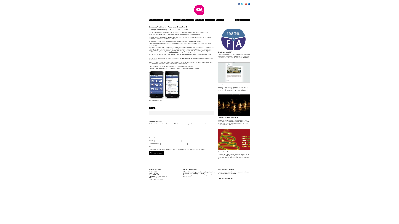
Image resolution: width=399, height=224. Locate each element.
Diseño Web (219, 20)
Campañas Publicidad (187, 20)
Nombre (151, 140)
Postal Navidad (223, 152)
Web (150, 146)
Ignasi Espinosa (223, 85)
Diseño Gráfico (199, 20)
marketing (171, 37)
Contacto (166, 20)
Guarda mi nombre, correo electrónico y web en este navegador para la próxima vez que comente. (178, 149)
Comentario (152, 138)
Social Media (187, 32)
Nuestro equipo (153, 20)
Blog (161, 20)
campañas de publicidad (189, 58)
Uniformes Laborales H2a (225, 178)
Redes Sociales (210, 20)
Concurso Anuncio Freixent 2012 (228, 117)
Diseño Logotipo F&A (225, 52)
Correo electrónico (154, 143)
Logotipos (176, 20)
